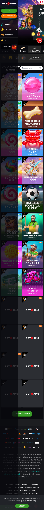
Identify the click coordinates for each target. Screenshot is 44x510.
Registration (9, 16)
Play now (32, 84)
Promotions (9, 35)
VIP (6, 40)
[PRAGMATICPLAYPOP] (24, 57)
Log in (9, 10)
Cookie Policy (25, 493)
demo (32, 90)
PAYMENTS (25, 484)
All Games (8, 24)
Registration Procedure (28, 490)
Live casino (8, 29)
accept (22, 506)
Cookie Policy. (31, 501)
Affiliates (35, 493)
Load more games (22, 414)
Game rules (34, 484)
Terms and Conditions (32, 487)
